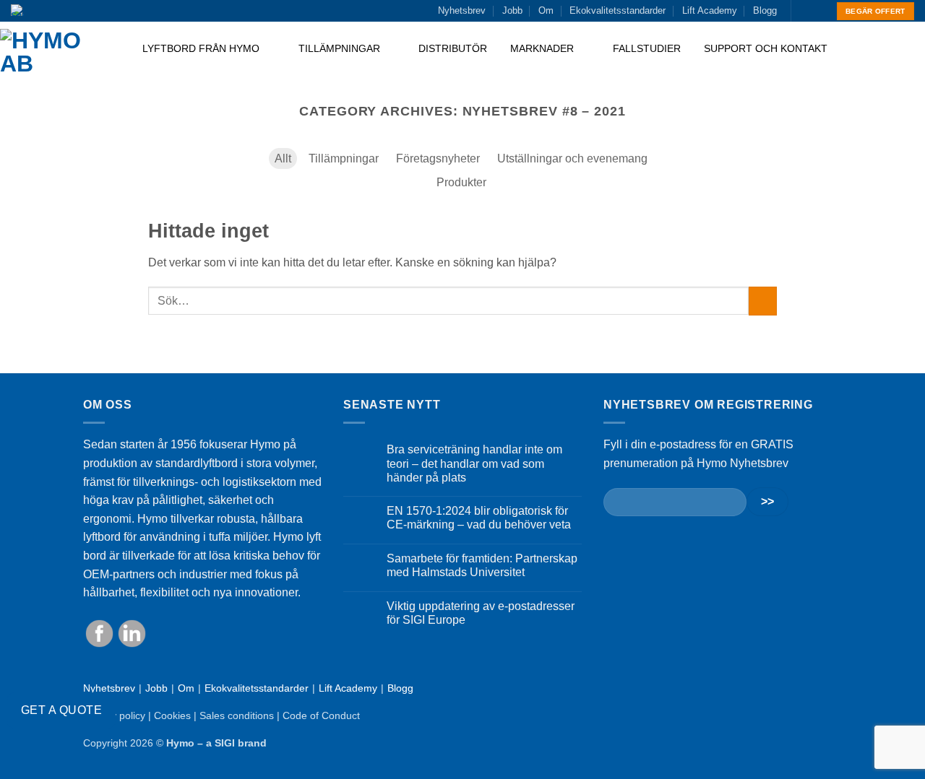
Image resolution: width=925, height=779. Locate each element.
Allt (283, 158)
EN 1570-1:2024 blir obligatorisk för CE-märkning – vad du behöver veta (479, 518)
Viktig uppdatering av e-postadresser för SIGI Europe (481, 613)
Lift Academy (709, 10)
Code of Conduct (321, 715)
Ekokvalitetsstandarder (617, 10)
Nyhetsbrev (462, 10)
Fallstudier (647, 48)
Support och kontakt (765, 48)
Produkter (461, 182)
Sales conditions (236, 715)
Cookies (172, 715)
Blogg (765, 10)
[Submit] (763, 301)
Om (546, 10)
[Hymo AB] (59, 52)
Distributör (452, 48)
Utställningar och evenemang (572, 158)
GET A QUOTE (61, 710)
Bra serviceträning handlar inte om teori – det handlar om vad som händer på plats (474, 463)
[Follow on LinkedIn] (817, 11)
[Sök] (908, 52)
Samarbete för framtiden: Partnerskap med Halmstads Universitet (482, 565)
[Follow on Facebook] (803, 11)
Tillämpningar (340, 48)
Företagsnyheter (438, 158)
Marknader (543, 48)
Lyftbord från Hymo (202, 48)
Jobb (512, 10)
